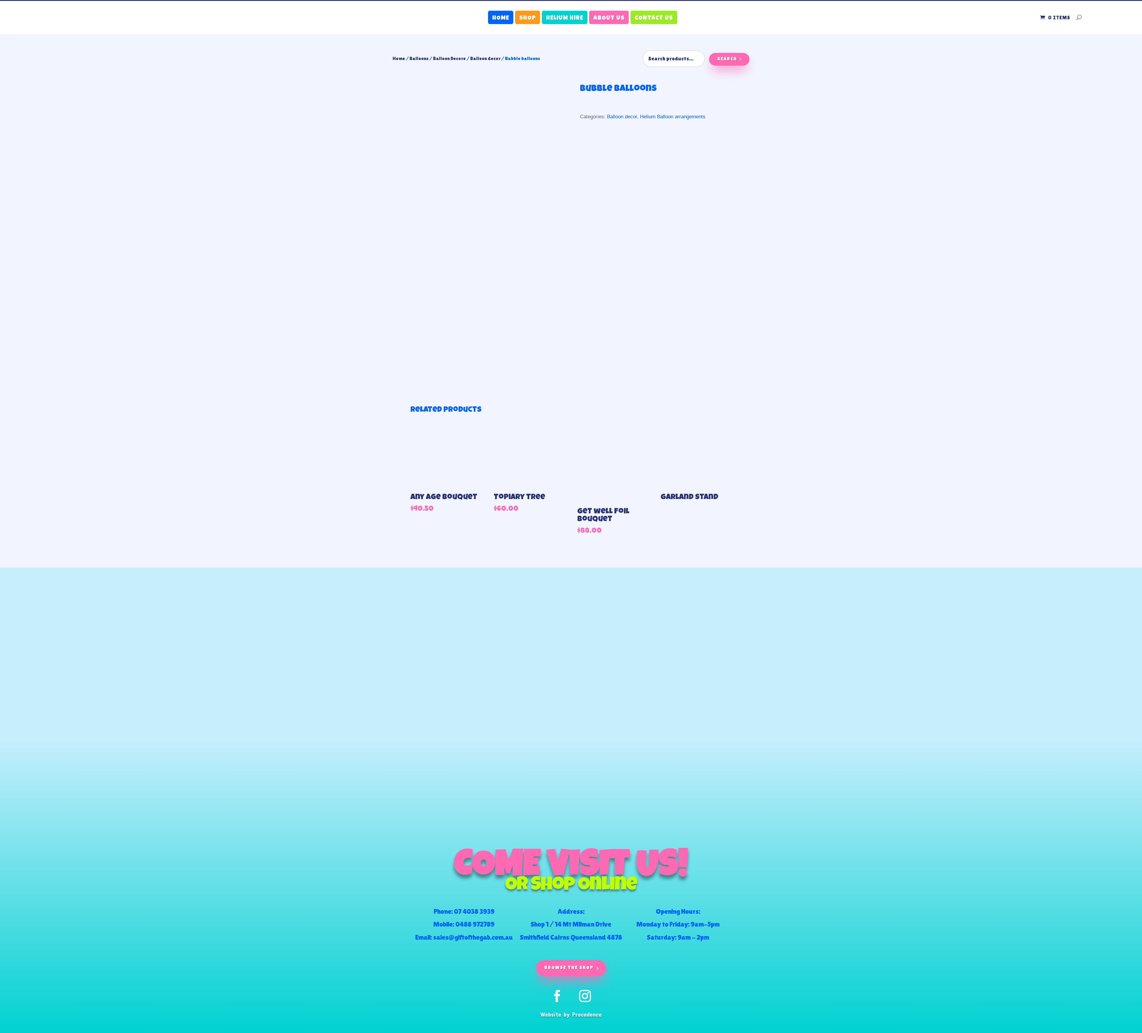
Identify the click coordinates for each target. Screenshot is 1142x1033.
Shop (527, 18)
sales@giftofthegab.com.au (472, 937)
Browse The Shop (569, 968)
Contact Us (654, 18)
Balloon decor (485, 58)
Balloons (419, 58)
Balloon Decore (449, 58)
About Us (609, 18)
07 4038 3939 (474, 911)
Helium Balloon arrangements (672, 117)
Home (500, 18)
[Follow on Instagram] (585, 996)
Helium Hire (564, 18)
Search (727, 59)
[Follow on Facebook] (557, 996)
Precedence (587, 1014)
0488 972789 (474, 924)
